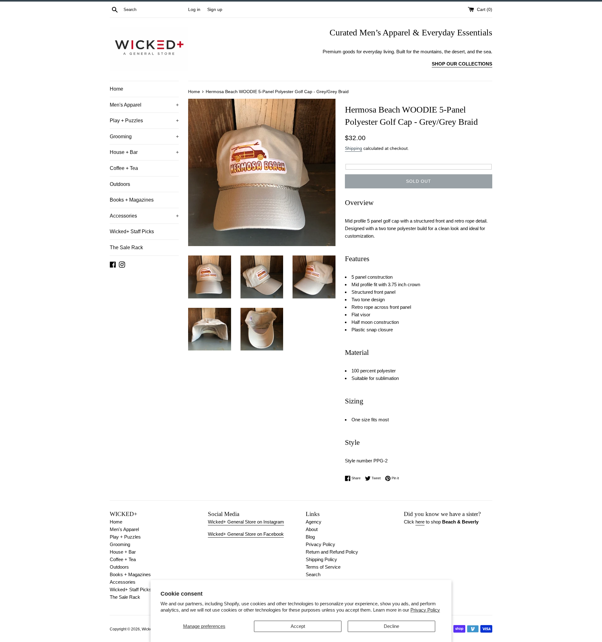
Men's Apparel (144, 105)
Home (116, 89)
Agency (313, 521)
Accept (298, 626)
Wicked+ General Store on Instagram (246, 521)
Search (313, 574)
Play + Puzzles (144, 120)
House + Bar (144, 152)
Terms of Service (323, 567)
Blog (310, 536)
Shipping (353, 148)
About (312, 529)
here (420, 521)
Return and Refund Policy (332, 552)
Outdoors (120, 184)
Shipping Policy (321, 559)
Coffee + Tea (124, 168)
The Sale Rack (126, 247)
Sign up (214, 9)
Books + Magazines (132, 200)
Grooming (144, 136)
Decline (391, 626)
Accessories (144, 215)
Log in (194, 9)
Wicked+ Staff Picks (132, 231)
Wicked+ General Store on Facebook (246, 534)
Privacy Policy (425, 610)
